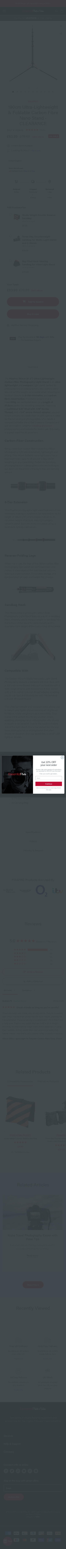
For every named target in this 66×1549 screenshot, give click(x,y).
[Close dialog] (62, 757)
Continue (48, 784)
